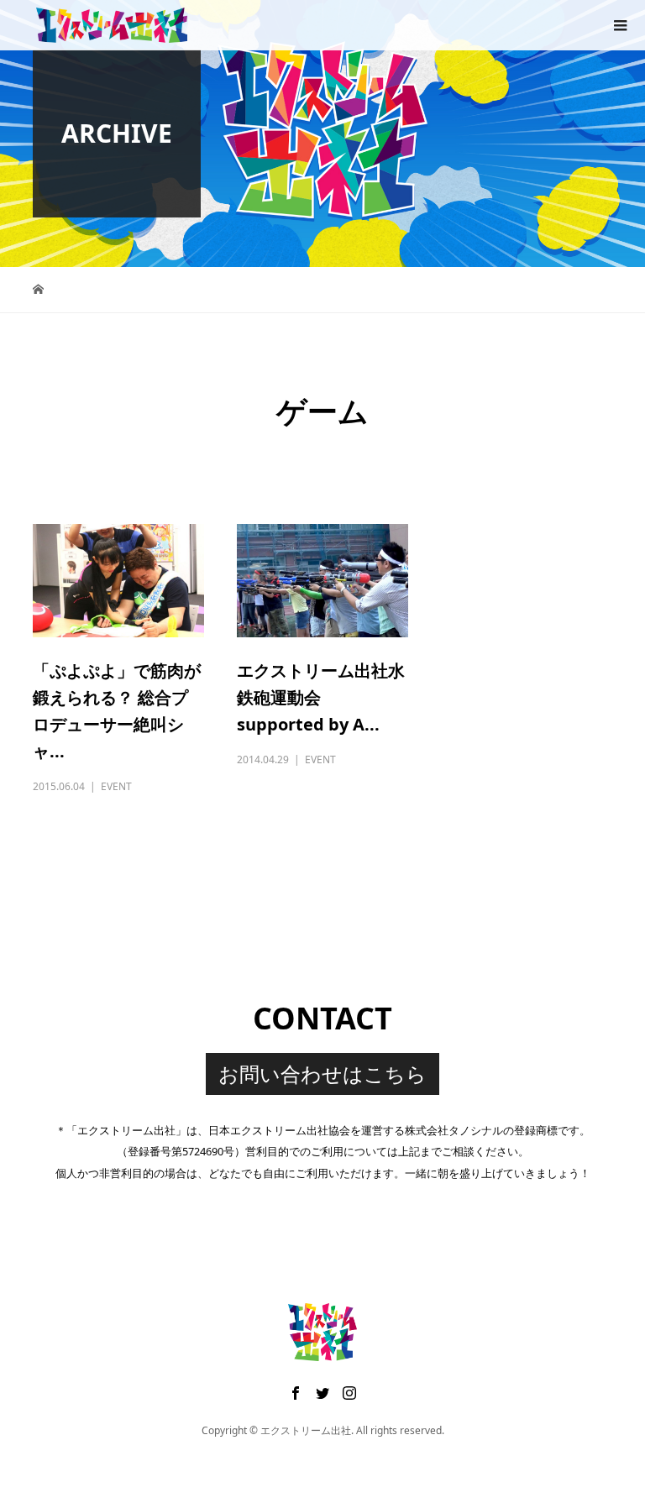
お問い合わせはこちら (322, 1073)
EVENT (116, 786)
